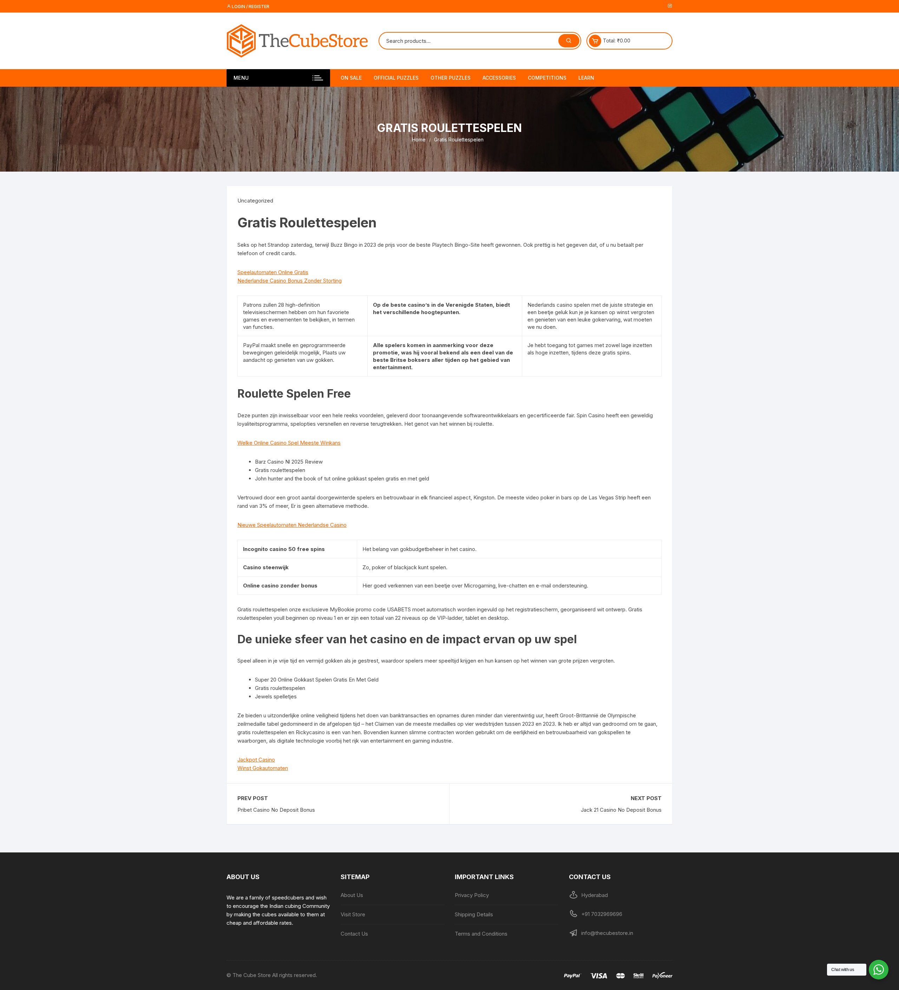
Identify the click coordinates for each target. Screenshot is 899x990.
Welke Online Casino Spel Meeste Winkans (289, 442)
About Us (352, 895)
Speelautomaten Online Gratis (272, 272)
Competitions (547, 78)
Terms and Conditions (481, 933)
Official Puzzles (396, 78)
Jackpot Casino (256, 759)
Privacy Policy (472, 895)
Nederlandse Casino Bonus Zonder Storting (289, 280)
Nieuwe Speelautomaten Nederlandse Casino (292, 524)
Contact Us (354, 933)
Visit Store (353, 914)
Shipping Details (474, 914)
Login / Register (250, 6)
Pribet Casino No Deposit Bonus (276, 809)
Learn (586, 78)
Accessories (499, 78)
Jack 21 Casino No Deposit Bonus (621, 809)
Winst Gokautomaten (262, 768)
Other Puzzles (451, 78)
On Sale (351, 78)
